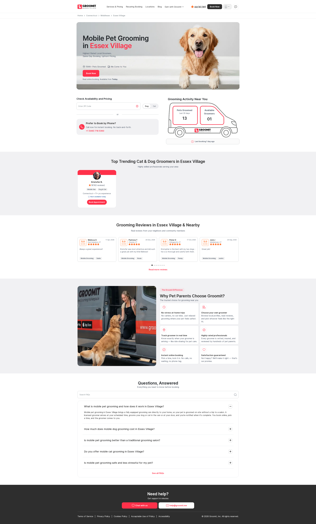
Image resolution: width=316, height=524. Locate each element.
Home (80, 15)
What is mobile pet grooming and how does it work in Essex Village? (124, 406)
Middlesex (105, 15)
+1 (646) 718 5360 (95, 131)
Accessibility (164, 516)
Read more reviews (158, 269)
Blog (160, 7)
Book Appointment (97, 202)
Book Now (214, 6)
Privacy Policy (103, 516)
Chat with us (141, 505)
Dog (146, 106)
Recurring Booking (134, 7)
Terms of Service (85, 516)
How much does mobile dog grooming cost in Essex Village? (119, 429)
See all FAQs (158, 473)
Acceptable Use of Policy (143, 516)
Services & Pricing (115, 7)
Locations (150, 7)
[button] (227, 7)
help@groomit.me (178, 505)
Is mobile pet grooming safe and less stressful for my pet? (118, 462)
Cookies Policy (120, 516)
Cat (154, 106)
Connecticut (91, 15)
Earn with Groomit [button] (173, 7)
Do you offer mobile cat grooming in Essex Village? (114, 451)
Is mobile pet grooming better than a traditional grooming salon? (122, 440)
